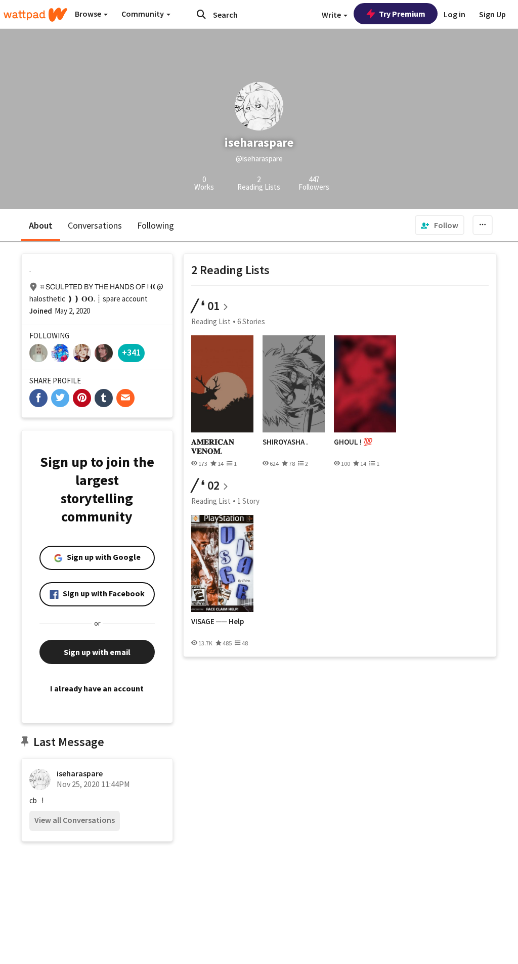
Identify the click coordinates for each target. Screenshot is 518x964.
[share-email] (125, 398)
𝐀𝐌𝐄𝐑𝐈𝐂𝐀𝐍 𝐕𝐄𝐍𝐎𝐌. (212, 446)
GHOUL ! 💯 (353, 442)
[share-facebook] (38, 398)
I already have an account (97, 688)
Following (155, 225)
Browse (89, 14)
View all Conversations (74, 820)
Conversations (95, 225)
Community (143, 14)
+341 (131, 352)
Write (332, 15)
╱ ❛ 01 (205, 306)
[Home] (35, 14)
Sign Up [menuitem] (492, 14)
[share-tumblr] (104, 398)
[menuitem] (439, 225)
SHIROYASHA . (285, 442)
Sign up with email (97, 652)
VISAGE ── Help (217, 621)
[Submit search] (201, 14)
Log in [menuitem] (454, 14)
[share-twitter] (60, 398)
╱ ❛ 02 (205, 485)
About (41, 225)
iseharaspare (80, 773)
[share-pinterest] (82, 398)
